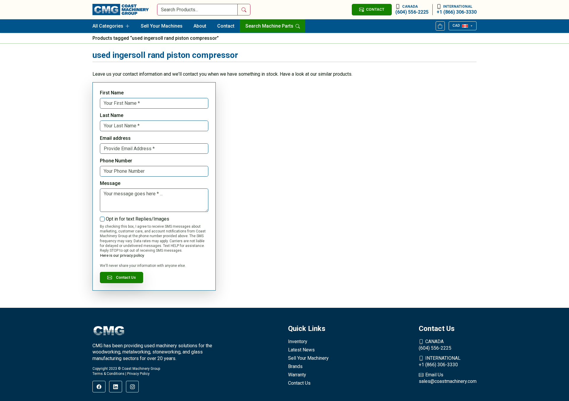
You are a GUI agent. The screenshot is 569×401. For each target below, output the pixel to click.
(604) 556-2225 (412, 9)
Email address (115, 138)
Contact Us (126, 277)
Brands (295, 366)
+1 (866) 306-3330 (457, 9)
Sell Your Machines (162, 26)
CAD (456, 25)
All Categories (107, 26)
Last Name (111, 115)
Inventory (297, 341)
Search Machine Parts (270, 26)
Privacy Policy (138, 374)
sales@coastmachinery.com (448, 378)
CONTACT (375, 9)
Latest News (301, 350)
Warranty (297, 375)
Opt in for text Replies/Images (137, 219)
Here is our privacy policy (122, 255)
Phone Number (116, 161)
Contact (225, 26)
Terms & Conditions (108, 374)
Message (110, 183)
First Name (112, 93)
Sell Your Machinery (308, 358)
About (200, 26)
